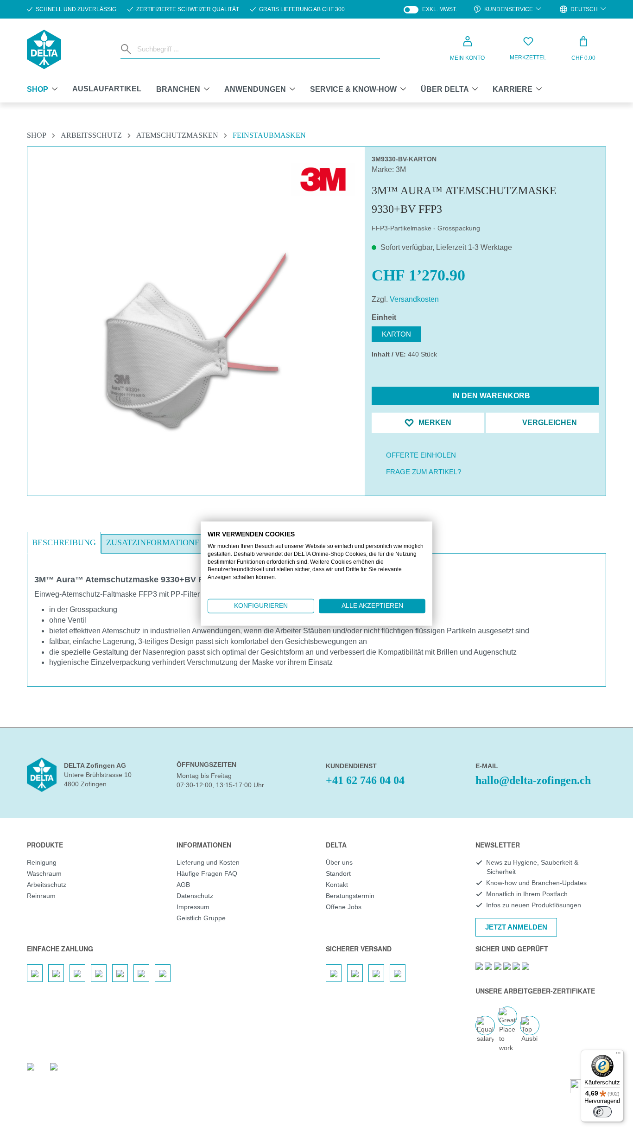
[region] (196, 317)
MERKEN (434, 423)
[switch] (602, 1111)
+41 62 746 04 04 (365, 780)
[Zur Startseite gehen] (44, 49)
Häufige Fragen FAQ (207, 873)
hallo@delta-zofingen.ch (533, 780)
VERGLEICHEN (548, 423)
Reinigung (42, 862)
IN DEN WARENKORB (490, 396)
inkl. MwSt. (430, 9)
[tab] (64, 543)
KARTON (396, 334)
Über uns (339, 862)
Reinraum (41, 895)
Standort (338, 873)
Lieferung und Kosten (208, 862)
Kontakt (337, 884)
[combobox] (256, 49)
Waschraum (44, 873)
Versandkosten (414, 299)
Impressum (193, 907)
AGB (183, 884)
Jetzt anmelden (516, 927)
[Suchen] (126, 49)
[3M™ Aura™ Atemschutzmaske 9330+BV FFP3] (196, 340)
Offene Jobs (343, 907)
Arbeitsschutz (46, 884)
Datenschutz (195, 895)
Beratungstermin (350, 895)
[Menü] (618, 1055)
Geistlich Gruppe (201, 918)
